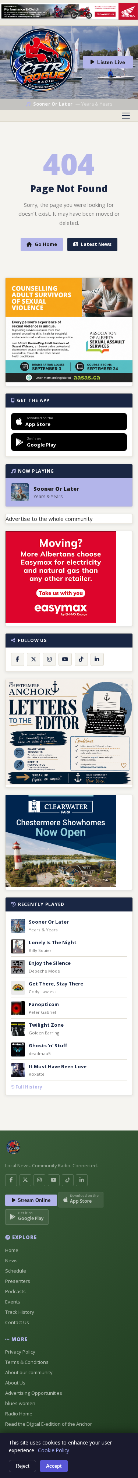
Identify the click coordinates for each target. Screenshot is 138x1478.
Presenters (17, 1281)
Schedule (15, 1270)
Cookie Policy (53, 1450)
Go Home (46, 244)
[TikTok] (81, 659)
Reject (22, 1466)
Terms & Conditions (27, 1362)
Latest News (96, 244)
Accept (53, 1466)
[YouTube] (65, 659)
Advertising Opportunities (33, 1393)
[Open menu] (126, 115)
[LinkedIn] (97, 659)
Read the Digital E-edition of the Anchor (48, 1424)
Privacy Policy (20, 1351)
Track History (19, 1312)
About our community (29, 1372)
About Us (15, 1382)
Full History (28, 1087)
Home (11, 1250)
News (11, 1260)
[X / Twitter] (33, 659)
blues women (20, 1403)
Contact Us (17, 1322)
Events (12, 1301)
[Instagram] (49, 659)
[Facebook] (17, 659)
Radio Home (18, 1413)
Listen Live (111, 62)
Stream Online (34, 1200)
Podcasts (15, 1291)
